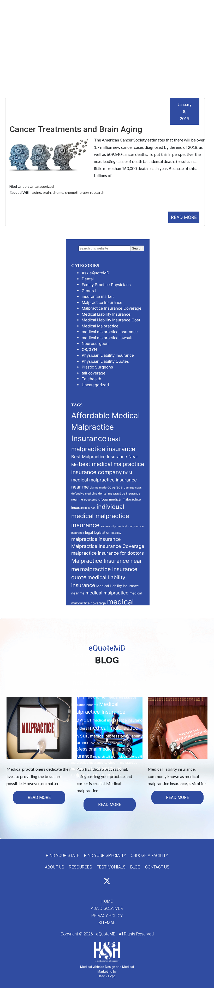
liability (116, 533)
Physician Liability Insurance (108, 355)
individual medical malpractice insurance (100, 516)
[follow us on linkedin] (116, 881)
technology (119, 756)
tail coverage (93, 373)
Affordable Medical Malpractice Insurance (105, 427)
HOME (107, 901)
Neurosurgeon (95, 343)
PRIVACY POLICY (107, 915)
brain (47, 192)
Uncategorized (42, 186)
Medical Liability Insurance (106, 314)
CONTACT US (157, 867)
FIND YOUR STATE (62, 855)
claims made (98, 487)
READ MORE (184, 217)
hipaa (92, 508)
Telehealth (91, 378)
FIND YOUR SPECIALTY (105, 855)
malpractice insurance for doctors (107, 553)
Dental (88, 278)
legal (89, 532)
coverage (115, 487)
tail (108, 756)
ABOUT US (54, 867)
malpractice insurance (96, 539)
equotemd (90, 499)
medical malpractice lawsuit (107, 337)
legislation (102, 532)
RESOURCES (80, 867)
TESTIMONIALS (111, 867)
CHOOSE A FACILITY (149, 855)
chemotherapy (76, 192)
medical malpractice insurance (110, 331)
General (89, 290)
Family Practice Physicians (106, 284)
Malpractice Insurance (102, 302)
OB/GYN (89, 349)
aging (36, 192)
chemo (57, 192)
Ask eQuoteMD (95, 272)
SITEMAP (107, 922)
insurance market (98, 296)
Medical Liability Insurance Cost (111, 319)
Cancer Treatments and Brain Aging (75, 129)
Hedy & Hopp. (107, 976)
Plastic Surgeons (97, 367)
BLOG (135, 867)
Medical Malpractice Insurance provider (98, 712)
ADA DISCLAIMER (107, 908)
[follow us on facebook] (97, 881)
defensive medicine (84, 493)
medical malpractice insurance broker (101, 634)
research (97, 192)
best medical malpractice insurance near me (104, 479)
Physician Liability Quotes (105, 361)
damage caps (133, 487)
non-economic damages (106, 743)
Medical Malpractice (100, 325)
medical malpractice (107, 592)
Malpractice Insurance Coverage (111, 308)
